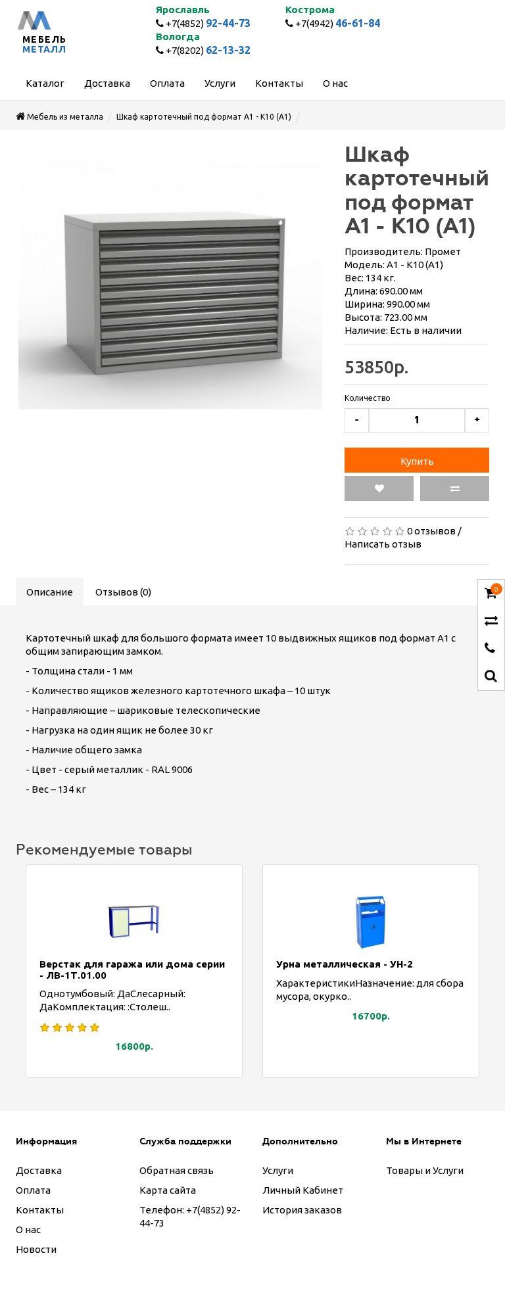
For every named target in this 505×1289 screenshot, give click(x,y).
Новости (36, 1249)
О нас (28, 1229)
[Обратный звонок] (490, 649)
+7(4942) (336, 23)
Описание (49, 592)
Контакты (40, 1209)
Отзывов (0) (123, 592)
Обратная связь (176, 1170)
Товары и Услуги (425, 1170)
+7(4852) (207, 23)
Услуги (277, 1170)
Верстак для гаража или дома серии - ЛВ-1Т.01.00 (132, 969)
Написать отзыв (383, 544)
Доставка (39, 1170)
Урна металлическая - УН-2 (344, 964)
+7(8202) (207, 50)
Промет (443, 251)
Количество (368, 398)
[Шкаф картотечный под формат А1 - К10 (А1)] (170, 284)
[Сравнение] (491, 621)
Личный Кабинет (302, 1190)
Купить (417, 461)
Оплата (33, 1190)
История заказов (302, 1209)
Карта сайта (167, 1190)
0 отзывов (431, 530)
